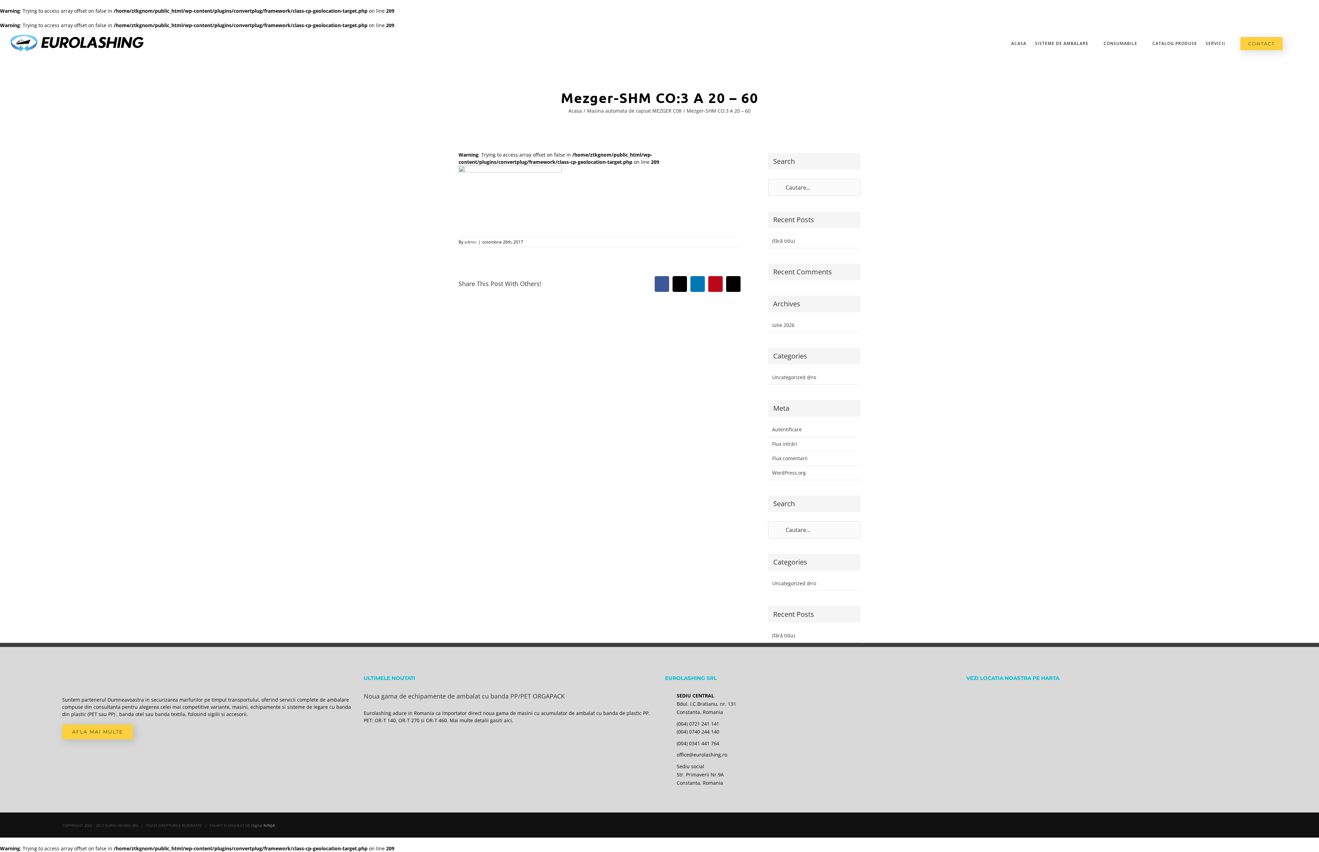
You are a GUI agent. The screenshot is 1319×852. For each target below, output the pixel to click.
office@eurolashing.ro (702, 754)
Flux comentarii (790, 458)
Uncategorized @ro (794, 377)
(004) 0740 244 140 (698, 731)
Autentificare (787, 429)
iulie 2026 (783, 325)
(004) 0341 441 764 (698, 743)
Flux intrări (784, 444)
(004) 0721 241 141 (698, 723)
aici (508, 720)
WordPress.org (789, 472)
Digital (263, 825)
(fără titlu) (783, 241)
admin (470, 242)
